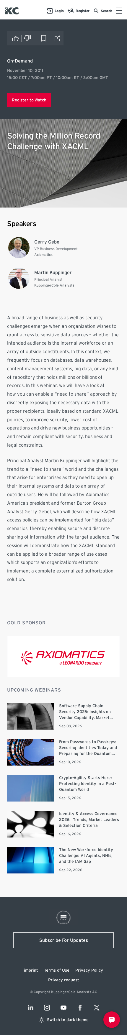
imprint (31, 970)
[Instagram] (47, 1007)
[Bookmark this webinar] (43, 38)
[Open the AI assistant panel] (111, 1019)
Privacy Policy (89, 970)
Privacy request (63, 980)
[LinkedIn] (30, 1007)
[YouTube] (63, 1007)
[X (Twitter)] (96, 1007)
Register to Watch (29, 100)
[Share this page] (57, 38)
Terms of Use (56, 970)
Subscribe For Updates (63, 940)
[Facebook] (80, 1007)
